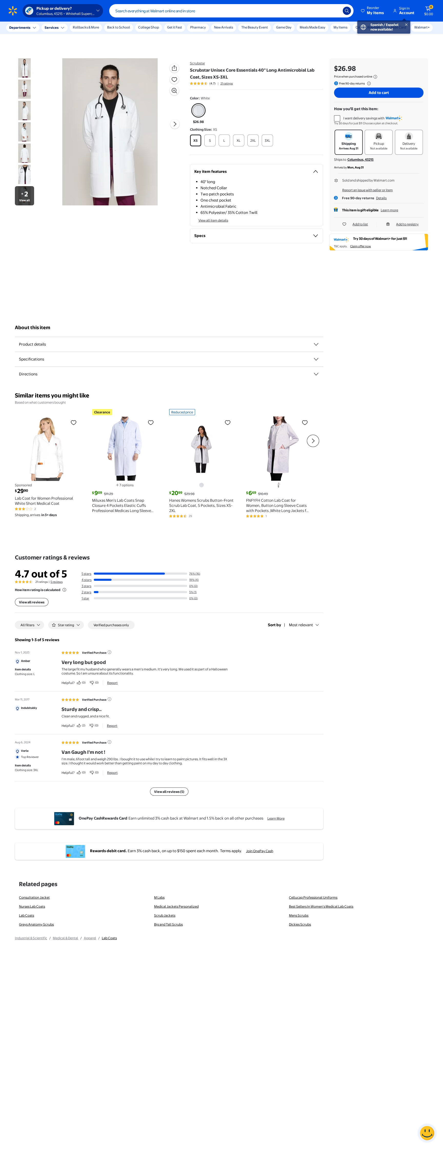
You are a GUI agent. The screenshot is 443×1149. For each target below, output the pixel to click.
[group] (211, 83)
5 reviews (57, 582)
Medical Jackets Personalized (176, 906)
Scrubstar (197, 63)
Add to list (360, 224)
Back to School (118, 27)
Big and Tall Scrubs (168, 924)
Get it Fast (174, 27)
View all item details (213, 220)
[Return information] (368, 83)
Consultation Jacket (34, 897)
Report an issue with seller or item (367, 190)
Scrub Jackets (164, 915)
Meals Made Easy (312, 27)
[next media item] (174, 124)
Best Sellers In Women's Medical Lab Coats (321, 906)
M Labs (159, 897)
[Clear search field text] (335, 10)
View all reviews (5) (169, 792)
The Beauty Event (254, 27)
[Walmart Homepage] (12, 10)
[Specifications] (316, 359)
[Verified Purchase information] (109, 652)
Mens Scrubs (298, 915)
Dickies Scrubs (300, 924)
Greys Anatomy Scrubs (36, 924)
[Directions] (316, 374)
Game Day (283, 27)
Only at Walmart (368, 27)
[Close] (95, 28)
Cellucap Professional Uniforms (313, 897)
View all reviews (31, 602)
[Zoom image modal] (174, 90)
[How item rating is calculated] (64, 590)
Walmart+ (422, 27)
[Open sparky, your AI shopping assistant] (427, 1133)
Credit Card (397, 27)
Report (112, 683)
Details (381, 198)
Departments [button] (19, 27)
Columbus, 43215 (360, 159)
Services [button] (51, 27)
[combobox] (231, 10)
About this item (32, 327)
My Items (340, 27)
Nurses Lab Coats (32, 906)
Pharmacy (198, 27)
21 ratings (226, 83)
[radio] (198, 113)
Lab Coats (26, 915)
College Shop (148, 27)
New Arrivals (223, 27)
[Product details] (316, 344)
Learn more (389, 210)
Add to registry (407, 224)
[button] (373, 10)
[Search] (347, 11)
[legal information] (375, 77)
